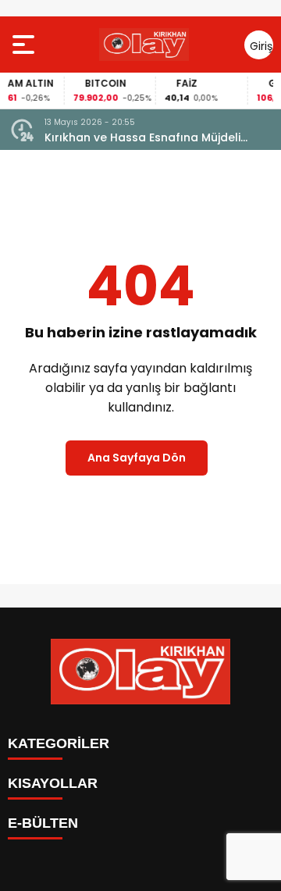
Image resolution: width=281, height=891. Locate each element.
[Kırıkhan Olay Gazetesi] (144, 44)
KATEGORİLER (58, 743)
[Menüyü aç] (25, 44)
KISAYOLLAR (53, 783)
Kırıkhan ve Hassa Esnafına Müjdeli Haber (142, 138)
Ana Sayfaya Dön (136, 457)
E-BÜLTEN (43, 823)
